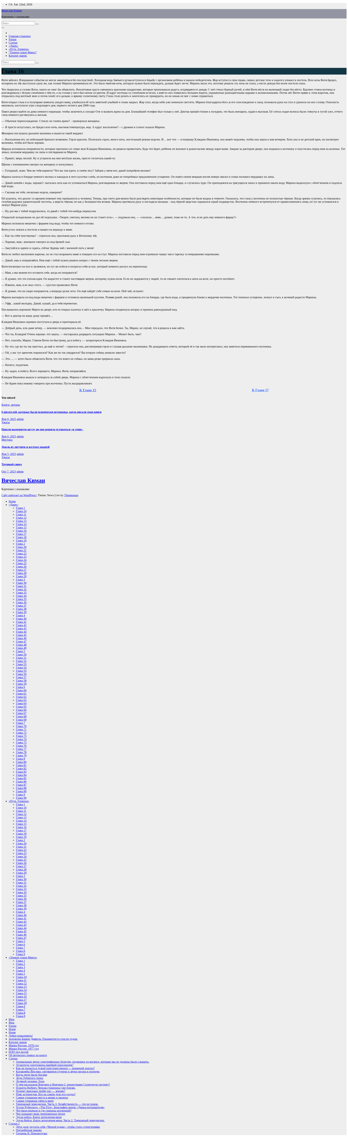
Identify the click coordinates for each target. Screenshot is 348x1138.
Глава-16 (21, 996)
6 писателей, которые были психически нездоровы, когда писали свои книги (51, 412)
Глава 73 (21, 735)
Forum (12, 39)
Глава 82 (21, 768)
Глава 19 (21, 540)
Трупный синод (11, 464)
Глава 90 (21, 797)
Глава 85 (21, 778)
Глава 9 (20, 794)
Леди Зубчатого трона (29, 1078)
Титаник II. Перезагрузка (31, 1133)
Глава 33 (21, 592)
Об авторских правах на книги (28, 1055)
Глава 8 (20, 758)
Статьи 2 (14, 1123)
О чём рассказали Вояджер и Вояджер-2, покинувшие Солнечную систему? (63, 1084)
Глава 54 (21, 667)
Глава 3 (20, 579)
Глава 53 (21, 664)
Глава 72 (21, 732)
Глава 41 (21, 621)
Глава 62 (21, 696)
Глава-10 (21, 977)
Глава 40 (21, 618)
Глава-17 (21, 999)
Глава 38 (21, 608)
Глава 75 (21, 742)
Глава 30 (21, 582)
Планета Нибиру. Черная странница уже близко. (46, 1087)
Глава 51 (21, 657)
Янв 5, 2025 (8, 454)
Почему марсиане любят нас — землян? (40, 1091)
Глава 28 (21, 573)
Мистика (7, 439)
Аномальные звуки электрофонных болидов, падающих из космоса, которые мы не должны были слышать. (82, 1061)
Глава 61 (21, 693)
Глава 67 (21, 713)
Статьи (13, 42)
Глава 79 (21, 755)
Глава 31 (21, 586)
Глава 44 (21, 631)
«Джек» (13, 45)
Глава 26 (21, 566)
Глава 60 (21, 690)
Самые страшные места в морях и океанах (42, 1097)
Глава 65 (21, 706)
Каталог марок (18, 55)
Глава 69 (21, 719)
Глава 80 (21, 762)
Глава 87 (21, 784)
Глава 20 (21, 547)
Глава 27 (21, 569)
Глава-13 (21, 986)
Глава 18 (21, 537)
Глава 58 (21, 680)
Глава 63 (21, 700)
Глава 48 (21, 644)
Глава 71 (21, 729)
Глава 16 (21, 530)
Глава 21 (21, 550)
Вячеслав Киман (11, 10)
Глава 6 (20, 687)
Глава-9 (20, 1016)
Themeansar (71, 495)
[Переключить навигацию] (2, 27)
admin (20, 419)
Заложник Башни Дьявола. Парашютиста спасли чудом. (43, 1038)
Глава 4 (20, 615)
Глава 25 (21, 563)
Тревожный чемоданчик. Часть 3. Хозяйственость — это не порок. (57, 1104)
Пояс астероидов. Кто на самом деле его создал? (46, 1094)
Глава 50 (21, 654)
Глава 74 (21, 739)
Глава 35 (21, 599)
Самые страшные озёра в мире (35, 1100)
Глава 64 (21, 703)
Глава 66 (21, 709)
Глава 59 (21, 683)
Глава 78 (21, 752)
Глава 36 (21, 602)
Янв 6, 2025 (8, 419)
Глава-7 (20, 1009)
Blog (11, 1019)
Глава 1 (20, 507)
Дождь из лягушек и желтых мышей (25, 446)
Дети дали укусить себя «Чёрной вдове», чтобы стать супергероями (58, 1126)
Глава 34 (21, 595)
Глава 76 (21, 745)
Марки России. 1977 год (24, 1048)
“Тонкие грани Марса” (23, 52)
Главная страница (20, 36)
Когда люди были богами (31, 1074)
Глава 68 (21, 716)
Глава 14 (21, 524)
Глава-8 (20, 1012)
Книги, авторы (10, 404)
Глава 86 (21, 781)
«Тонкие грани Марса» (23, 957)
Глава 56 (21, 674)
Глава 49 (21, 648)
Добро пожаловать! (21, 1035)
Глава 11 (21, 514)
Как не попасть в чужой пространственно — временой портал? (55, 1068)
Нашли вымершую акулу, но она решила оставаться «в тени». (42, 429)
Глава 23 (21, 556)
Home (12, 501)
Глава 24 (21, 560)
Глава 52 (21, 661)
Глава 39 (21, 612)
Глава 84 (21, 775)
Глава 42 (21, 625)
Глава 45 (21, 635)
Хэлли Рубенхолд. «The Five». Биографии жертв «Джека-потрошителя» (60, 1107)
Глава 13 (21, 520)
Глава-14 (21, 990)
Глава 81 (21, 765)
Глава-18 (21, 1003)
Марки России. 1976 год (24, 1045)
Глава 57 (21, 677)
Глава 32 (21, 589)
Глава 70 (21, 726)
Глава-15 (21, 993)
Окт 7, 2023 (8, 471)
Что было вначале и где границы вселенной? (43, 1110)
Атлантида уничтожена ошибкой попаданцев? (44, 1065)
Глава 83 (21, 771)
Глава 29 (21, 576)
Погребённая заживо (29, 1130)
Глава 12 (21, 517)
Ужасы (5, 422)
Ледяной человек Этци (30, 1081)
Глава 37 (21, 605)
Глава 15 (21, 527)
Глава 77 (21, 749)
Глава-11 (21, 980)
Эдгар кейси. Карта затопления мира (39, 1117)
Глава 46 (21, 638)
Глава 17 (21, 534)
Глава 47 (21, 641)
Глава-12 (21, 983)
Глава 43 (21, 628)
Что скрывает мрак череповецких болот (40, 1113)
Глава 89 (21, 791)
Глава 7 (20, 722)
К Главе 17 (260, 390)
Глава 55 (21, 670)
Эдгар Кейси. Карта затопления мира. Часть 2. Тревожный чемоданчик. (60, 1120)
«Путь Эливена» (19, 49)
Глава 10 (21, 511)
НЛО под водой (18, 1051)
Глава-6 (20, 1006)
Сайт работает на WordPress (18, 495)
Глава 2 (20, 543)
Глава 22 (21, 553)
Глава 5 (20, 651)
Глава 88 (21, 788)
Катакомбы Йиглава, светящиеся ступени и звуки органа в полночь (58, 1071)
